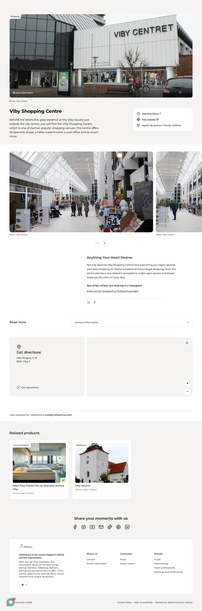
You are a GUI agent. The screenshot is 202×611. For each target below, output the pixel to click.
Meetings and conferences (168, 572)
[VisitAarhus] (28, 546)
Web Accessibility (143, 602)
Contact (91, 559)
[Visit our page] (83, 527)
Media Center (127, 563)
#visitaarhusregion (128, 291)
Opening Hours (150, 113)
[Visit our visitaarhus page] (74, 527)
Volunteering (161, 563)
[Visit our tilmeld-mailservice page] (101, 527)
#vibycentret (94, 291)
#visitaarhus (109, 291)
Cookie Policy (124, 602)
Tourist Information (97, 563)
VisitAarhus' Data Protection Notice (174, 602)
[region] (140, 366)
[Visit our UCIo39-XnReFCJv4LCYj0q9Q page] (92, 527)
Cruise (157, 559)
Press (123, 559)
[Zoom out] (187, 391)
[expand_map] (187, 343)
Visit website (149, 119)
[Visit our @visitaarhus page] (109, 527)
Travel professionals (164, 567)
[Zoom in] (187, 383)
